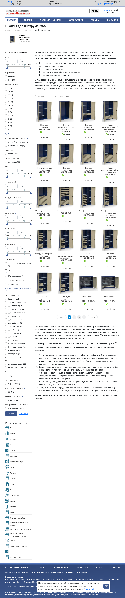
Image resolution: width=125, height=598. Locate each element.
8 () (10, 126)
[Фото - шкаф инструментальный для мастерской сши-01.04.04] (110, 111)
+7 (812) (13, 2)
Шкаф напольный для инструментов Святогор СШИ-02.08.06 (110, 214)
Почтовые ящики (16, 445)
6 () (10, 122)
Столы (12, 467)
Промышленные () (17, 347)
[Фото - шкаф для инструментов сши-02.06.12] (110, 240)
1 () (10, 88)
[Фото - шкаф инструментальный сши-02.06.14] (44, 283)
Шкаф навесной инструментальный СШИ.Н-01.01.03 (110, 299)
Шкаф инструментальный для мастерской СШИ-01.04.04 (110, 128)
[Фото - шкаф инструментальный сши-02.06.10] (88, 240)
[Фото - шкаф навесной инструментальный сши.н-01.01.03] (110, 283)
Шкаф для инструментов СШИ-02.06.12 (110, 256)
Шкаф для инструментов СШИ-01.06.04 (66, 170)
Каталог (11, 20)
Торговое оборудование (18, 546)
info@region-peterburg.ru (104, 4)
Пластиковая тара (16, 462)
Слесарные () (14, 350)
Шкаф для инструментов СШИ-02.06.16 (66, 299)
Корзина (107, 10)
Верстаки (13, 428)
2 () (10, 108)
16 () (10, 105)
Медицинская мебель (17, 518)
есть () (11, 76)
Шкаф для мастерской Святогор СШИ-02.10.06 (44, 256)
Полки (12, 501)
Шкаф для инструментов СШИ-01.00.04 (44, 127)
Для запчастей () (16, 309)
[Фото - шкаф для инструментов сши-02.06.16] (66, 283)
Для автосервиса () (17, 302)
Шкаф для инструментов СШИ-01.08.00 (88, 170)
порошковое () (15, 384)
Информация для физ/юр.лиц (17, 567)
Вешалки (13, 507)
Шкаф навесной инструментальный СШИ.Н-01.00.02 (88, 299)
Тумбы (12, 552)
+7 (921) (13, 4)
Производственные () (18, 343)
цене (54, 96)
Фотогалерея (76, 20)
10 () (10, 91)
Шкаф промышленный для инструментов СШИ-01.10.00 (44, 213)
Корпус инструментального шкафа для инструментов (66, 128)
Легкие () (13, 284)
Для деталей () (15, 306)
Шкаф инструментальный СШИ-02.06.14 (44, 299)
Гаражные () (14, 299)
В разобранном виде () (18, 142)
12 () (10, 98)
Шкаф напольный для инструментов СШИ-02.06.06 (88, 213)
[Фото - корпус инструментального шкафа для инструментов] (66, 111)
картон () (13, 154)
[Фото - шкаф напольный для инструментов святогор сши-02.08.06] (110, 197)
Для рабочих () (15, 323)
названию (64, 96)
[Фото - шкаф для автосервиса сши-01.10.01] (66, 197)
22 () (11, 392)
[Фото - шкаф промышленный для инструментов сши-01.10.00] (44, 197)
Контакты (112, 20)
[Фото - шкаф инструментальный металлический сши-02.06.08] (66, 240)
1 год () (12, 375)
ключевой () (14, 162)
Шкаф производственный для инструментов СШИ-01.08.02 (110, 171)
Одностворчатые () (17, 367)
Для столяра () (15, 333)
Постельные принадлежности (20, 529)
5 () (10, 119)
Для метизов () (15, 316)
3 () (10, 112)
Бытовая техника (16, 557)
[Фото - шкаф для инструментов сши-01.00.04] (44, 111)
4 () (10, 115)
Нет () (11, 80)
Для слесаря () (15, 326)
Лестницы (13, 490)
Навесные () (13, 340)
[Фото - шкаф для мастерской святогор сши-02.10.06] (44, 240)
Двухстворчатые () (17, 364)
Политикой (89, 589)
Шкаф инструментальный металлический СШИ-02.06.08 (66, 257)
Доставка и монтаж (50, 20)
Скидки (28, 20)
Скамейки (13, 479)
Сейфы (12, 450)
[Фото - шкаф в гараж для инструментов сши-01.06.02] (44, 154)
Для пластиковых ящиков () (20, 264)
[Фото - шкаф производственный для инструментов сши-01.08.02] (110, 154)
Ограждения (14, 495)
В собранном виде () (17, 145)
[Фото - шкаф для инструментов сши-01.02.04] (88, 111)
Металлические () (16, 276)
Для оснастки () (15, 319)
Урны (12, 484)
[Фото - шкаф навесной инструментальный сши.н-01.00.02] (88, 283)
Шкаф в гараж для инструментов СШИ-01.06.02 (44, 170)
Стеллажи (13, 456)
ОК (106, 586)
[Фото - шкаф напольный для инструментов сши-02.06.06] (88, 197)
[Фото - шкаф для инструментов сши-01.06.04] (66, 154)
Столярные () (14, 354)
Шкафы (12, 433)
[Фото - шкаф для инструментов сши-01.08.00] (88, 154)
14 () (10, 102)
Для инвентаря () (16, 312)
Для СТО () (13, 330)
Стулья (12, 540)
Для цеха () (13, 336)
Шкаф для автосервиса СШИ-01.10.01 (66, 212)
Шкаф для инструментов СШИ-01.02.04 (88, 127)
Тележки (13, 473)
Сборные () (13, 400)
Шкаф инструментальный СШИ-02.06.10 (88, 256)
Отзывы (95, 20)
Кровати (13, 439)
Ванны (12, 512)
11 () (10, 95)
